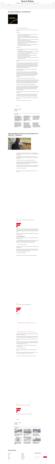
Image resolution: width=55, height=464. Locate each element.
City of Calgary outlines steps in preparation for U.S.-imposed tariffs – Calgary (36, 443)
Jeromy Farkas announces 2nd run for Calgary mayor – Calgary (27, 435)
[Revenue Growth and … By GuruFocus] (13, 23)
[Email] (9, 33)
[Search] (52, 3)
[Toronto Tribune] (27, 1)
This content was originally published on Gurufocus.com (23, 100)
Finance (13, 13)
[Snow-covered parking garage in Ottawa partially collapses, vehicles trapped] (18, 431)
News (12, 136)
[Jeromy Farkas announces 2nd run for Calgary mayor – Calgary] (28, 431)
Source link (17, 105)
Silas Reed (19, 422)
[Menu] (53, 3)
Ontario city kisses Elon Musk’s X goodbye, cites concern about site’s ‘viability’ (36, 435)
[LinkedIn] (9, 30)
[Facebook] (9, 27)
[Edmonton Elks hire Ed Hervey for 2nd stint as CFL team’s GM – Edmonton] (19, 149)
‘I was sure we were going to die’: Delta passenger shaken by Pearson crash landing (27, 443)
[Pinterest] (9, 31)
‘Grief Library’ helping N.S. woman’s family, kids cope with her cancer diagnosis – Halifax (18, 443)
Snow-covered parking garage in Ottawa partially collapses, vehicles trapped (18, 435)
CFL (25, 157)
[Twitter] (9, 28)
